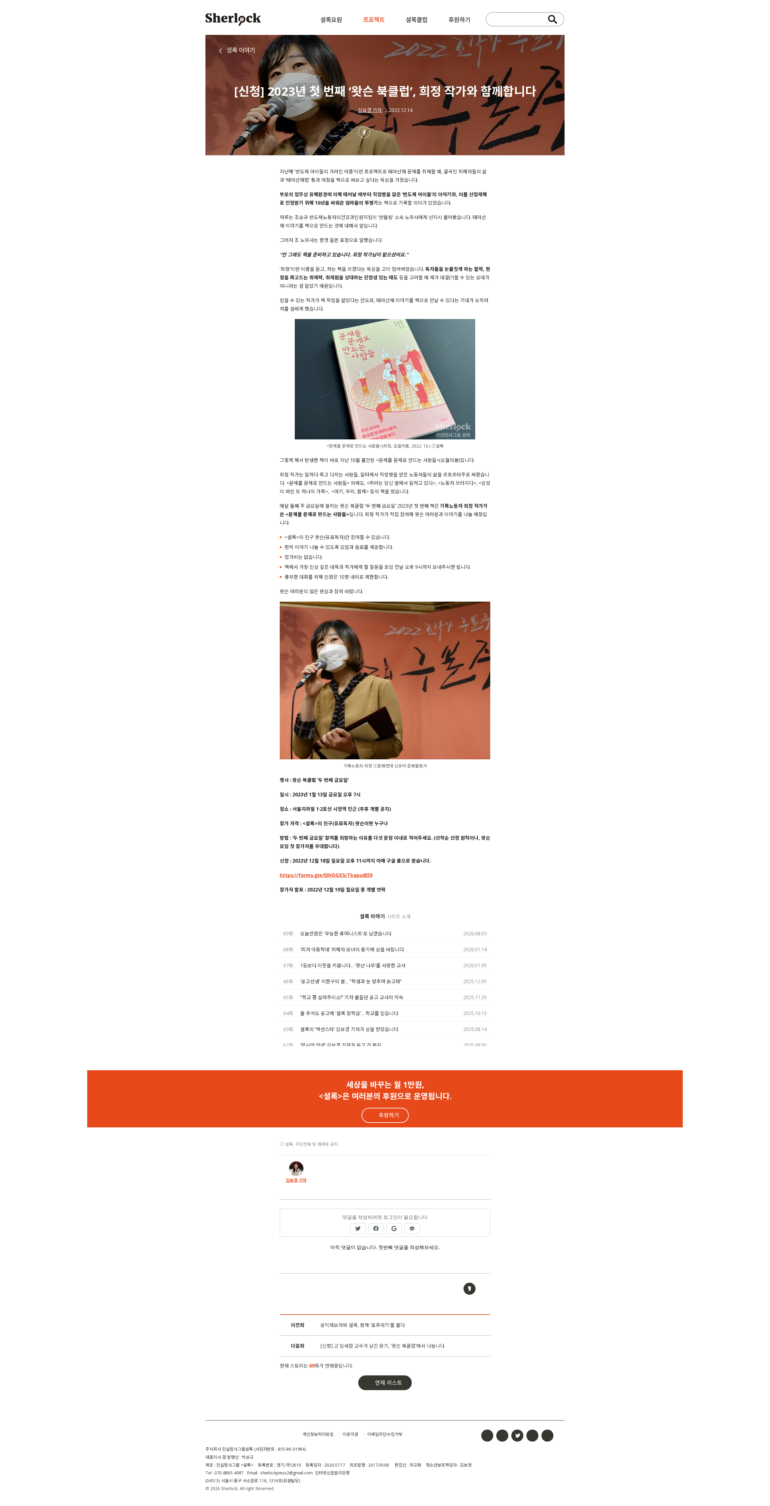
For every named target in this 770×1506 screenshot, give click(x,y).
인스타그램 (502, 1436)
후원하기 (459, 20)
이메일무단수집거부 (384, 1434)
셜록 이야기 (240, 50)
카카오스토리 (547, 1436)
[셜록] (233, 20)
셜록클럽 (416, 20)
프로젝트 (374, 20)
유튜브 (532, 1436)
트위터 (517, 1436)
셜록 (249, 1434)
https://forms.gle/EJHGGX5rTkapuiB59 (326, 875)
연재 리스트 (388, 1382)
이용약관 (350, 1434)
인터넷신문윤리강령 (332, 1473)
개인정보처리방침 (318, 1434)
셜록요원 (331, 20)
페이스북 (487, 1436)
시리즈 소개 (399, 916)
